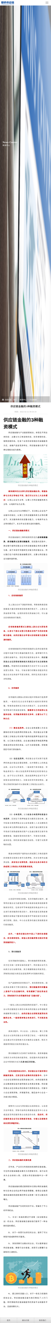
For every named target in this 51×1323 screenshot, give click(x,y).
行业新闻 (33, 400)
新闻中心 (23, 400)
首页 (15, 400)
